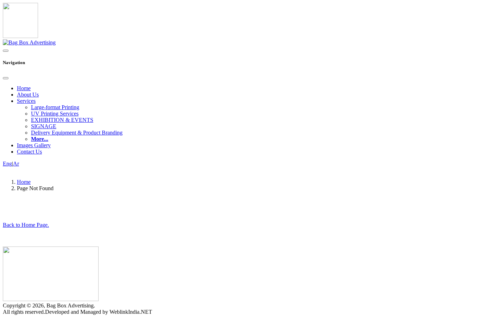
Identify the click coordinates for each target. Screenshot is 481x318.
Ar (16, 164)
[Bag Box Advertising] (29, 42)
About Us (28, 95)
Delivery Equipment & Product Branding (77, 133)
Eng (7, 164)
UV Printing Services (55, 114)
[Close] (5, 78)
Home (24, 88)
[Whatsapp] (20, 36)
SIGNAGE (43, 126)
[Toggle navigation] (5, 51)
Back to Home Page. (26, 225)
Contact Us (29, 152)
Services (26, 101)
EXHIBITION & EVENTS (62, 120)
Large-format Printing (55, 107)
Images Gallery (34, 145)
